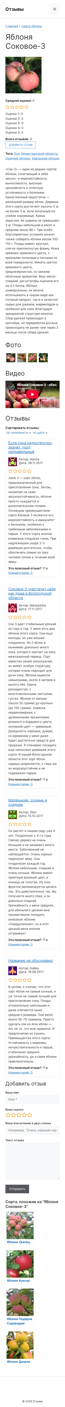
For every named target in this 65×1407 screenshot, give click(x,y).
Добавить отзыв (20, 144)
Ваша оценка (14, 1109)
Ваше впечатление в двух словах (28, 1123)
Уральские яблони (45, 158)
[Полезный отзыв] (43, 567)
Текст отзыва (14, 1140)
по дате (38, 432)
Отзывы (14, 9)
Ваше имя (12, 1092)
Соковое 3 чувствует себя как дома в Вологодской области (32, 593)
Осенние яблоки (17, 158)
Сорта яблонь (31, 26)
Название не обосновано (30, 960)
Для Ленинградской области (35, 153)
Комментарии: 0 (20, 573)
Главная (11, 26)
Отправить (17, 1189)
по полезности (17, 432)
